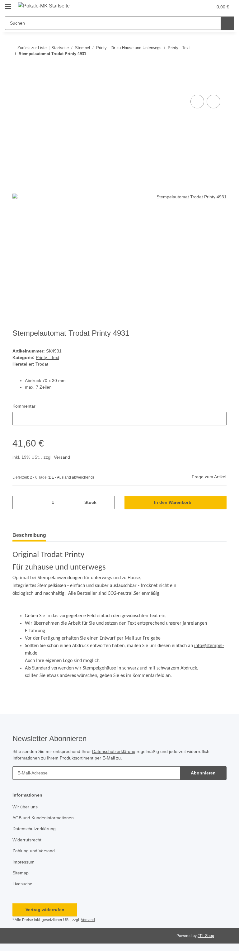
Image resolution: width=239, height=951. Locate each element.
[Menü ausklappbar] (8, 4)
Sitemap (20, 872)
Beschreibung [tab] (29, 535)
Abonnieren (203, 772)
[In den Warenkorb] (17, 86)
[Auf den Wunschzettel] (213, 101)
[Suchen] (227, 23)
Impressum (23, 861)
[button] (183, 7)
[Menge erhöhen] (107, 502)
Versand (62, 457)
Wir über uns (25, 806)
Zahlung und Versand (33, 850)
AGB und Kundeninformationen (43, 817)
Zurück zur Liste (32, 47)
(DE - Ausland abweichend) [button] (71, 477)
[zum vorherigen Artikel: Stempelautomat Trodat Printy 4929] (206, 66)
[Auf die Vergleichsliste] (197, 101)
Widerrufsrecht (26, 839)
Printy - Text (47, 357)
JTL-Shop (206, 936)
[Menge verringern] (19, 502)
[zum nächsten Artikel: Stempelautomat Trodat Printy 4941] (220, 66)
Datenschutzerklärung (113, 751)
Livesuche (22, 883)
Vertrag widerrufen (45, 909)
